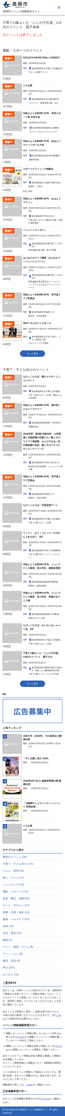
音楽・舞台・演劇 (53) (16, 898)
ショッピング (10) (13, 884)
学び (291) (9, 967)
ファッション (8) (12, 954)
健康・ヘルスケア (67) (16, 919)
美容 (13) (8, 926)
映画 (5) (7, 940)
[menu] (59, 7)
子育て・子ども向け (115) (18, 864)
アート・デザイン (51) (16, 905)
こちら (21, 1036)
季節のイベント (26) (15, 857)
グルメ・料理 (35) (13, 871)
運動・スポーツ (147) (15, 891)
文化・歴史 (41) (12, 933)
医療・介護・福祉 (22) (16, 912)
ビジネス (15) (11, 974)
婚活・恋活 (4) (11, 960)
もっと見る (32, 353)
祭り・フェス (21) (13, 877)
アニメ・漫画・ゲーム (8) (18, 947)
